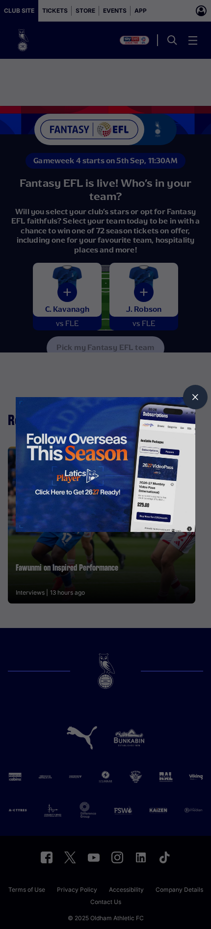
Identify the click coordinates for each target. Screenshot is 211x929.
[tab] (195, 397)
